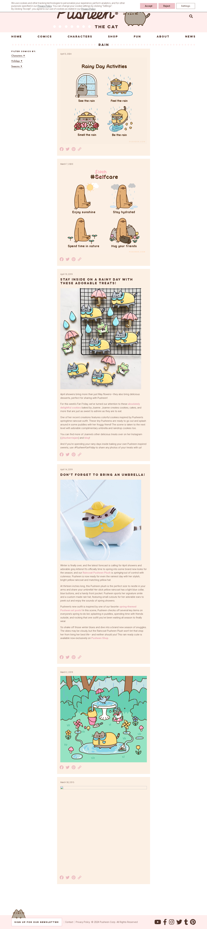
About (163, 36)
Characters (80, 36)
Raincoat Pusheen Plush (97, 572)
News (190, 36)
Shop (113, 36)
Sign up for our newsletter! (36, 922)
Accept (148, 6)
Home (16, 36)
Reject (166, 6)
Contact (69, 922)
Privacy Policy (83, 922)
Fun (137, 36)
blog (86, 437)
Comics (45, 36)
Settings (185, 6)
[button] (191, 16)
